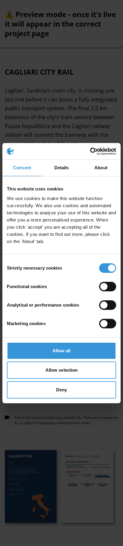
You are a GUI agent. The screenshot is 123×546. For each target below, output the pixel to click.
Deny (61, 389)
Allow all (62, 350)
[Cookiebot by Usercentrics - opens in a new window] (90, 151)
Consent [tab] (22, 167)
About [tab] (100, 167)
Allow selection (61, 370)
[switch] (107, 286)
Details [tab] (61, 167)
